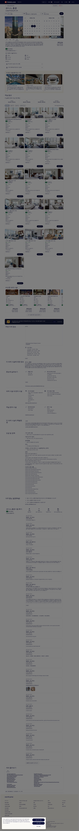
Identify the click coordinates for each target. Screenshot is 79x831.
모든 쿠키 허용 (38, 819)
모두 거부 (38, 823)
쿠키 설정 (38, 826)
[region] (24, 823)
